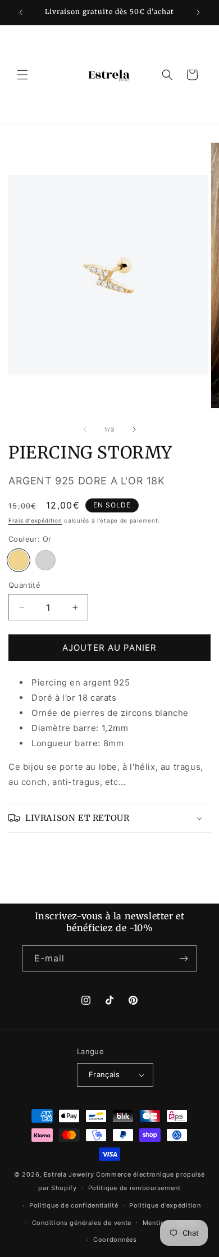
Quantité (24, 584)
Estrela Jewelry (69, 1174)
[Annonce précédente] (20, 12)
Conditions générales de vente (81, 1223)
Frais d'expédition (35, 520)
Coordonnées (115, 1240)
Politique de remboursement (134, 1188)
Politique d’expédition (164, 1205)
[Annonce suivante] (198, 12)
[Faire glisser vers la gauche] (84, 429)
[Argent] (45, 560)
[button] (22, 74)
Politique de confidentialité (73, 1205)
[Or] (18, 560)
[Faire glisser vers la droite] (134, 429)
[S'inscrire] (183, 958)
